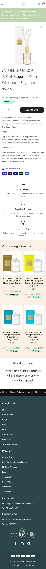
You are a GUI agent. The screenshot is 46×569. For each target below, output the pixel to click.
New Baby (6, 482)
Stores (5, 429)
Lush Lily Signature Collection (14, 462)
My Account (7, 439)
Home (4, 12)
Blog (4, 424)
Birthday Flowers (9, 467)
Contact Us (7, 434)
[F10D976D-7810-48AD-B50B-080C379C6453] (23, 45)
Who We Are (7, 415)
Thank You (6, 491)
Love (4, 472)
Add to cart (32, 109)
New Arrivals (7, 457)
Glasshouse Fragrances (17, 12)
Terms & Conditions (10, 444)
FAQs (4, 419)
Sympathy (6, 486)
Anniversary (7, 477)
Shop (4, 410)
